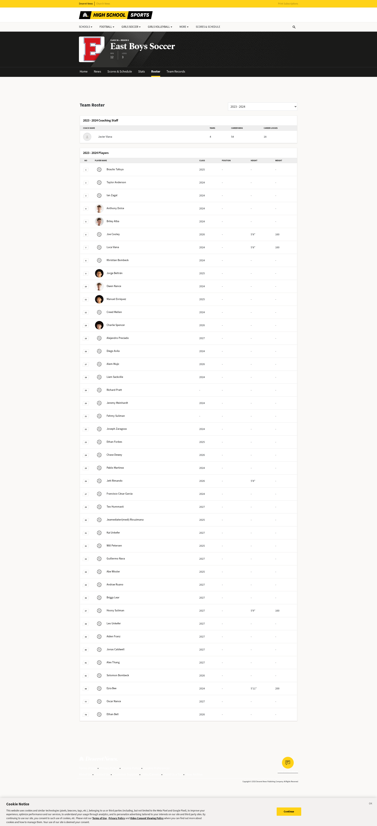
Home (84, 71)
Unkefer (113, 532)
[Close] (370, 804)
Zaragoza (117, 429)
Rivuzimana (125, 520)
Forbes (114, 442)
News (97, 71)
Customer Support (125, 774)
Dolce (115, 208)
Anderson (116, 182)
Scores (208, 27)
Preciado (118, 338)
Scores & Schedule (119, 71)
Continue (289, 811)
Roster (155, 71)
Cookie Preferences (157, 768)
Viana (113, 247)
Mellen (114, 312)
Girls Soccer (130, 27)
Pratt (114, 390)
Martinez (115, 468)
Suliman (116, 416)
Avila (113, 351)
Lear (113, 597)
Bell (113, 714)
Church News (103, 3)
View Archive (194, 774)
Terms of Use (87, 768)
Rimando (115, 481)
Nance (114, 286)
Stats (141, 71)
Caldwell (115, 649)
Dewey (114, 455)
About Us (85, 774)
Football (106, 27)
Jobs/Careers (151, 774)
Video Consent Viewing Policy (147, 818)
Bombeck (118, 260)
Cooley (113, 234)
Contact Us (102, 774)
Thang (113, 662)
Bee (111, 688)
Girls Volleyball (159, 27)
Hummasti (115, 507)
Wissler (113, 571)
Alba (113, 221)
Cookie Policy (131, 768)
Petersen (114, 545)
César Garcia (120, 494)
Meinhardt (117, 403)
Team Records (176, 71)
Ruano (115, 584)
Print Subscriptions (288, 3)
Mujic (113, 364)
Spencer (116, 325)
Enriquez (116, 299)
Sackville (115, 377)
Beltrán (115, 273)
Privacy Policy (109, 768)
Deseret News (86, 3)
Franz (113, 636)
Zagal (112, 195)
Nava (116, 558)
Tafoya (115, 169)
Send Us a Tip (173, 774)
